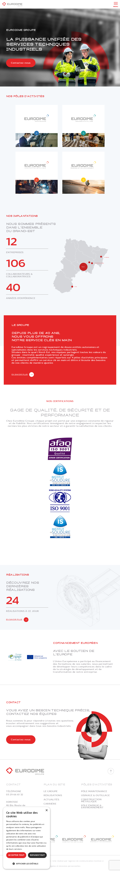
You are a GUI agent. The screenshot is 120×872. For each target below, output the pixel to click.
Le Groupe (51, 791)
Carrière (50, 804)
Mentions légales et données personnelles (60, 866)
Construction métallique (91, 800)
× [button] (46, 810)
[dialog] (26, 838)
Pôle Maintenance (94, 791)
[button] (26, 863)
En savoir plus (20, 374)
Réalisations (53, 795)
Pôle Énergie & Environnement (92, 807)
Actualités (51, 800)
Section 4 (98, 861)
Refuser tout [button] (37, 855)
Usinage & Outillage (95, 795)
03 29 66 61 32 (14, 795)
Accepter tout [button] (16, 855)
